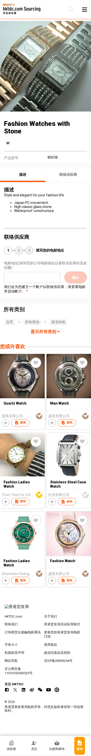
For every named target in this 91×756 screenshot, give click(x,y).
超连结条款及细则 (57, 653)
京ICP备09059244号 (58, 661)
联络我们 (11, 624)
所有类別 (32, 322)
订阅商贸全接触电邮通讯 (23, 632)
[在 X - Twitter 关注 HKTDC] (15, 690)
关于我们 (50, 616)
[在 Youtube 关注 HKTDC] (48, 690)
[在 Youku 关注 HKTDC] (57, 690)
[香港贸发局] (45, 609)
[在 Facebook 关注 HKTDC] (7, 690)
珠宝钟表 (58, 322)
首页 (9, 322)
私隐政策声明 (14, 653)
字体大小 (11, 644)
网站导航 (11, 661)
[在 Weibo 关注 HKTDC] (32, 690)
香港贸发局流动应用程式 (62, 624)
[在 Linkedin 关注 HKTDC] (23, 690)
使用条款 (50, 644)
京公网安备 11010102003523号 (19, 671)
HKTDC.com (13, 616)
